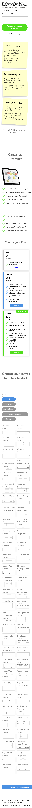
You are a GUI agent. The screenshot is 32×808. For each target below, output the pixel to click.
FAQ (12, 14)
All (9, 399)
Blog (3, 805)
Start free (16, 268)
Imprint (23, 805)
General (9, 419)
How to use (5, 14)
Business (9, 404)
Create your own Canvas (9, 10)
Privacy (17, 805)
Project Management (15, 414)
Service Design (8, 409)
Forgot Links (10, 805)
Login (18, 14)
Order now (16, 305)
